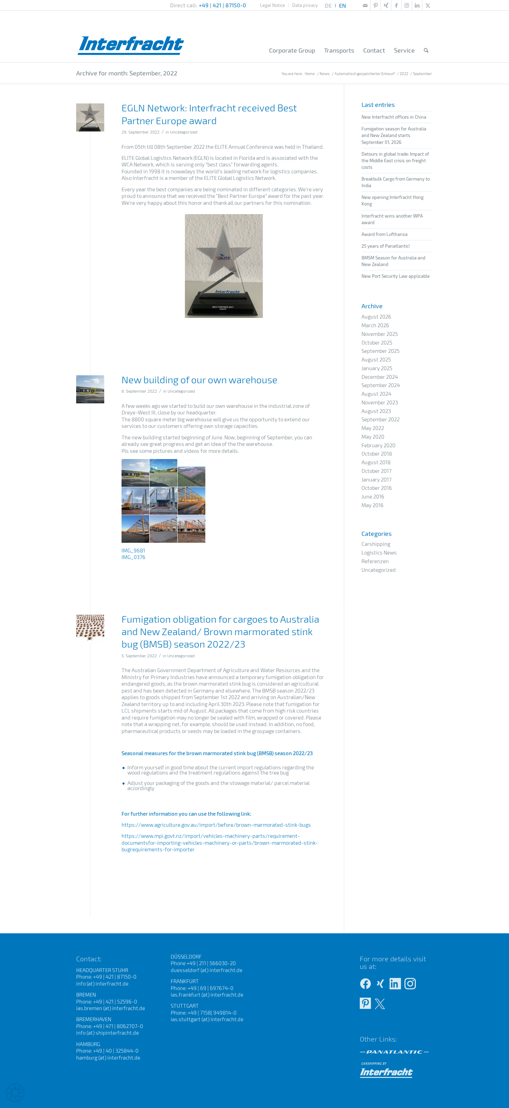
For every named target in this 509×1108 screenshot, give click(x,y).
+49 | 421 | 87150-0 (222, 5)
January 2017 (376, 479)
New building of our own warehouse (199, 379)
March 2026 (375, 325)
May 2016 (372, 505)
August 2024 (376, 394)
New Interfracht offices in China (393, 117)
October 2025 (376, 342)
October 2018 (376, 453)
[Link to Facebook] (396, 5)
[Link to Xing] (386, 5)
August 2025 (376, 359)
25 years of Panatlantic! (385, 246)
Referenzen (375, 561)
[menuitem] (273, 5)
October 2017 (376, 471)
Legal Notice (272, 5)
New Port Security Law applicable (395, 276)
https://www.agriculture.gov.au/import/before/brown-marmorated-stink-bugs (216, 825)
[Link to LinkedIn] (417, 5)
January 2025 (376, 368)
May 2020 (372, 436)
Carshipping (375, 544)
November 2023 (379, 402)
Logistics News (379, 552)
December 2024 (379, 377)
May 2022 (372, 428)
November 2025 (379, 334)
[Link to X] (427, 5)
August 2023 (376, 411)
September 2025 (380, 351)
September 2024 (380, 385)
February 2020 (378, 445)
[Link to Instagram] (407, 5)
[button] (15, 1093)
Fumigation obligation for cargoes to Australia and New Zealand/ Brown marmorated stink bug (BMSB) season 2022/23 (220, 631)
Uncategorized (183, 131)
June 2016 (372, 496)
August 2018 (376, 462)
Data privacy (305, 5)
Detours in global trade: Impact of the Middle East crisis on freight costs (395, 160)
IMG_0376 (133, 557)
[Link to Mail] (365, 5)
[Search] (426, 50)
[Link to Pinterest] (375, 5)
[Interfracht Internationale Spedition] (131, 36)
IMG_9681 (133, 550)
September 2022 (380, 419)
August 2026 (376, 316)
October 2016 (376, 488)
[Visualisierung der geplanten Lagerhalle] (90, 389)
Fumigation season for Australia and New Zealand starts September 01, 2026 (393, 135)
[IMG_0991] (90, 117)
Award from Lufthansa (384, 234)
